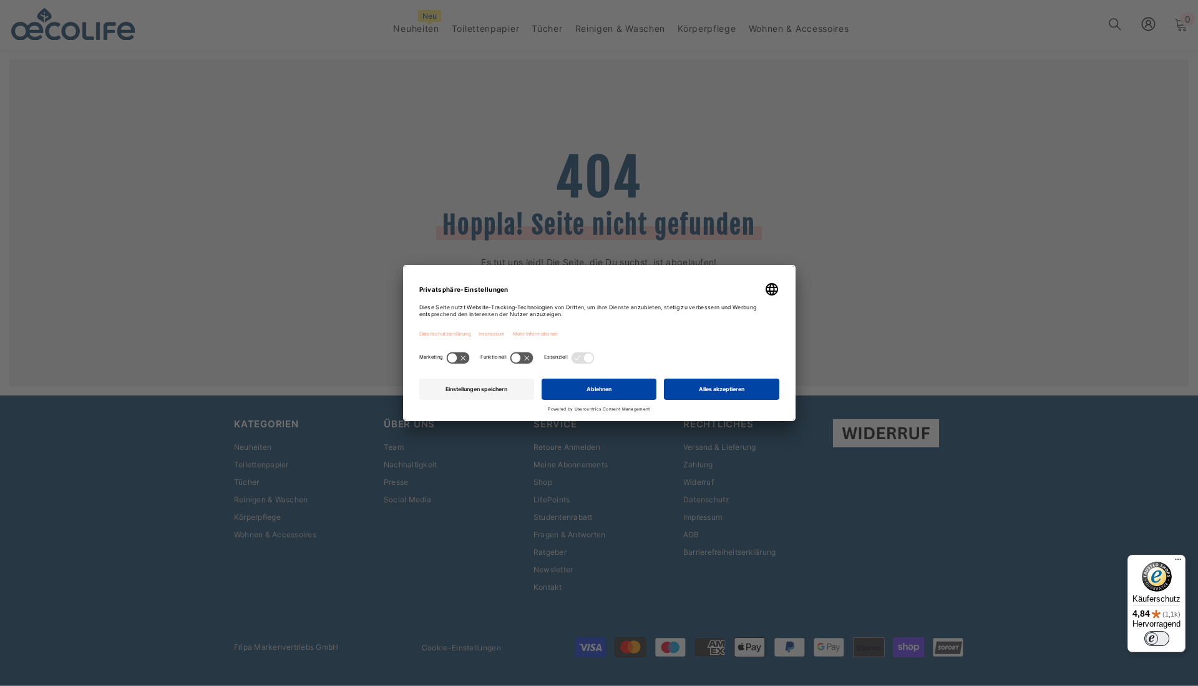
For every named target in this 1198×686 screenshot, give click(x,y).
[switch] (1156, 638)
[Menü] (1178, 562)
